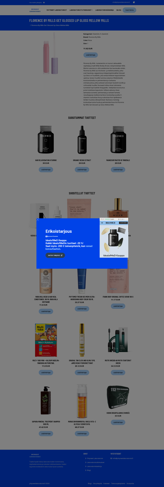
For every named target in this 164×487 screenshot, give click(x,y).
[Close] (37, 219)
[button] (55, 255)
